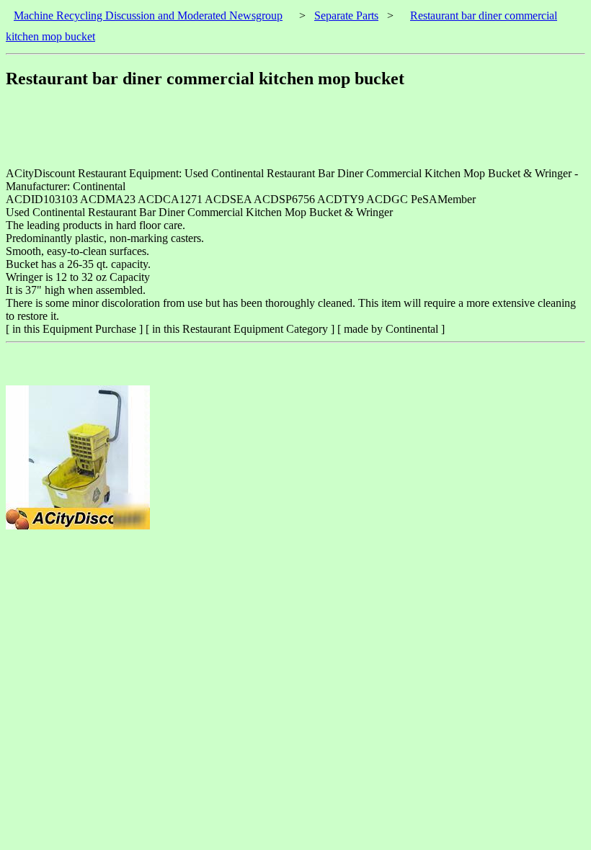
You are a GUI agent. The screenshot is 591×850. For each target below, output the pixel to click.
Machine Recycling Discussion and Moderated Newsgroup (148, 15)
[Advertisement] (268, 134)
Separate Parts (346, 15)
